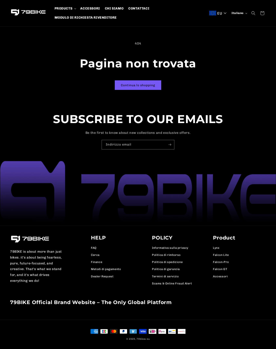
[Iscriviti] (169, 144)
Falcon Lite (221, 255)
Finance (96, 262)
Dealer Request (102, 276)
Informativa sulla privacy (170, 248)
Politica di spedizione (167, 262)
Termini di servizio (165, 276)
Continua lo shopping (138, 85)
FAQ (94, 248)
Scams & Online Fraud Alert (172, 283)
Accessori (220, 276)
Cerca (95, 255)
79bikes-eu (143, 339)
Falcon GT (220, 269)
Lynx (216, 248)
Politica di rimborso (166, 255)
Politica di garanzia (166, 269)
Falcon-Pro (221, 262)
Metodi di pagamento (106, 269)
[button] (65, 8)
